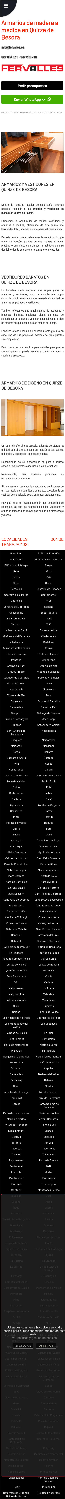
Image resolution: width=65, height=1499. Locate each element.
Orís (48, 577)
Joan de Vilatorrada (16, 775)
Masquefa (16, 739)
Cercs (48, 583)
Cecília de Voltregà (16, 917)
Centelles (16, 588)
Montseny (49, 689)
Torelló (16, 1103)
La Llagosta (16, 952)
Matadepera (49, 730)
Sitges (49, 565)
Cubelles (49, 1136)
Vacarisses (48, 1000)
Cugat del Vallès (16, 911)
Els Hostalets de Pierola (48, 559)
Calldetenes (16, 769)
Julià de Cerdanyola (16, 718)
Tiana (49, 618)
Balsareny (16, 1080)
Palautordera (16, 905)
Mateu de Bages (16, 870)
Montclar (16, 1189)
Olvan (16, 583)
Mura (49, 683)
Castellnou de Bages (49, 840)
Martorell (16, 745)
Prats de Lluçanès (48, 654)
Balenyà (48, 1080)
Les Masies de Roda (48, 1017)
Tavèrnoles (48, 1148)
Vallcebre (48, 994)
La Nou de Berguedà (49, 946)
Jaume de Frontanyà (48, 775)
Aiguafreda (16, 805)
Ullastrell (16, 1050)
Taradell (16, 1154)
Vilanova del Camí (16, 630)
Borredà (49, 757)
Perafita (49, 816)
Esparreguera (49, 612)
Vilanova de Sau (48, 846)
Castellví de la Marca (16, 594)
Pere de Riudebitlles (16, 864)
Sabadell (16, 941)
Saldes (16, 1011)
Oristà (16, 577)
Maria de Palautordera (16, 1113)
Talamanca (48, 1154)
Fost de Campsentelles (16, 958)
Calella (49, 769)
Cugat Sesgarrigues (49, 905)
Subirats (49, 1005)
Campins (16, 713)
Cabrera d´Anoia (16, 757)
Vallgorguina (16, 994)
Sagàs (16, 834)
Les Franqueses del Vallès (16, 1025)
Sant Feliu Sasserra (48, 858)
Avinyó (49, 648)
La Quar (48, 1032)
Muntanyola (16, 689)
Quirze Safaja (48, 958)
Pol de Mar (48, 970)
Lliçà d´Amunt (16, 1130)
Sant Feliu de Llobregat (49, 893)
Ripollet (16, 724)
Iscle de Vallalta (16, 781)
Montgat (16, 1184)
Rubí (48, 787)
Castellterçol (48, 594)
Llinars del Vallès (49, 1011)
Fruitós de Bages (49, 952)
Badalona (48, 642)
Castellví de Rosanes (48, 588)
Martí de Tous (49, 875)
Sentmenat (16, 1166)
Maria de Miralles (49, 1113)
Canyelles (16, 701)
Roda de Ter (16, 793)
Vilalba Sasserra (16, 852)
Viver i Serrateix (48, 1118)
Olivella (48, 1086)
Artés (48, 793)
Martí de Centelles (16, 881)
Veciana (48, 982)
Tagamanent (16, 1160)
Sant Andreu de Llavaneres (16, 732)
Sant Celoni (49, 1038)
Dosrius (16, 1136)
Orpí (48, 571)
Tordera (16, 1142)
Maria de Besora (48, 1160)
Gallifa (16, 828)
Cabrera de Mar (49, 630)
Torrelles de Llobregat (16, 1092)
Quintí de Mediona (16, 970)
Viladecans (16, 642)
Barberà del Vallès (48, 1074)
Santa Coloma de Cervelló (49, 1105)
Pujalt (16, 1486)
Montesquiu (49, 1184)
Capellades (16, 1074)
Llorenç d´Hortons (49, 887)
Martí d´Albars (49, 881)
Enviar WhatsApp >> (30, 99)
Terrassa (16, 624)
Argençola (16, 840)
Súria (16, 1005)
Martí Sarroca (16, 875)
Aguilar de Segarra (49, 805)
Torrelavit (16, 1097)
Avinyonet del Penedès (16, 648)
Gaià (48, 1166)
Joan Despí (48, 718)
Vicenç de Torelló (16, 923)
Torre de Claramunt (48, 1097)
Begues (48, 822)
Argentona (48, 659)
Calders (16, 799)
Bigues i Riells (16, 671)
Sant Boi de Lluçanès (48, 929)
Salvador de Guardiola (16, 677)
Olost (16, 1086)
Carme (49, 810)
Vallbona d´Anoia (16, 1000)
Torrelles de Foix (49, 1092)
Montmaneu (16, 1178)
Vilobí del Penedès (16, 1124)
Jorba (48, 1172)
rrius (49, 600)
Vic (16, 982)
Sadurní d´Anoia (48, 911)
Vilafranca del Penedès (16, 636)
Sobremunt (16, 1062)
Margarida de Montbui (49, 1056)
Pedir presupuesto (32, 85)
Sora (49, 828)
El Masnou (16, 559)
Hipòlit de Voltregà (48, 852)
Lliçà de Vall (49, 1124)
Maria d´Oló (48, 1050)
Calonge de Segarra (48, 713)
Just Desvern (16, 893)
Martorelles (48, 739)
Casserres (16, 810)
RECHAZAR (23, 1345)
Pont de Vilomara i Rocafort (49, 1479)
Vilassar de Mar (16, 695)
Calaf (49, 799)
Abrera (49, 1142)
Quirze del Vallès (16, 964)
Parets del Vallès (16, 822)
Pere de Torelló (16, 683)
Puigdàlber (48, 1486)
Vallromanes (16, 988)
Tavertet (16, 1148)
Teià (48, 624)
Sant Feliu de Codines (16, 899)
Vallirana (49, 988)
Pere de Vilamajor (48, 677)
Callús (48, 763)
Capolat (48, 1068)
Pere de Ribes (48, 864)
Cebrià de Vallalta (16, 929)
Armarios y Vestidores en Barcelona (33, 112)
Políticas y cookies (49, 1492)
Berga (16, 751)
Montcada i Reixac (49, 1189)
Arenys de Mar (48, 665)
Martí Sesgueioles (48, 870)
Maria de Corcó (49, 1044)
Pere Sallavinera (16, 976)
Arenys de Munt (16, 665)
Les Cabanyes (49, 1023)
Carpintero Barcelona (9, 112)
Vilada (48, 976)
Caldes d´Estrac (16, 654)
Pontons (16, 659)
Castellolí (16, 600)
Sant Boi (16, 934)
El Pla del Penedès (49, 553)
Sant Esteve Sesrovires (48, 899)
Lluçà (49, 834)
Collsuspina (16, 612)
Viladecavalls (48, 636)
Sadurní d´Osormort (48, 941)
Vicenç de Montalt (48, 923)
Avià (16, 763)
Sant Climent (16, 1038)
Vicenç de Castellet (48, 671)
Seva (16, 571)
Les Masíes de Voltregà (16, 1017)
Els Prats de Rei (16, 618)
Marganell (48, 745)
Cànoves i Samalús (48, 701)
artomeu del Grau (48, 934)
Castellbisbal (16, 1477)
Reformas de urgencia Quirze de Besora (16, 1494)
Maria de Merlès (16, 1118)
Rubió (16, 787)
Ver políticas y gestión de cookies (34, 1337)
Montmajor (48, 1178)
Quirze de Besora (49, 964)
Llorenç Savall (16, 887)
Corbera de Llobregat (16, 606)
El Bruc (48, 1130)
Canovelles (16, 707)
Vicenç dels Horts (48, 917)
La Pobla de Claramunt (16, 946)
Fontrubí (16, 1172)
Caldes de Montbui (16, 858)
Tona (49, 695)
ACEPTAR (46, 1345)
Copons (48, 606)
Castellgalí (16, 846)
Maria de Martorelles (16, 1044)
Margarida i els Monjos (16, 1056)
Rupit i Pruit (48, 781)
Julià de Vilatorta (49, 1062)
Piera (16, 816)
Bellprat (48, 751)
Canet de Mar (49, 707)
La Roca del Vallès (16, 1032)
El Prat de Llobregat (16, 565)
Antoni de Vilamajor (48, 724)
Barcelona (16, 553)
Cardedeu (16, 1068)
